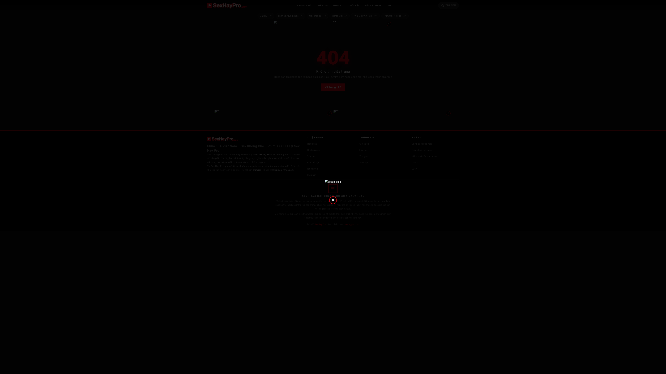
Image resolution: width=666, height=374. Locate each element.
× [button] (333, 200)
